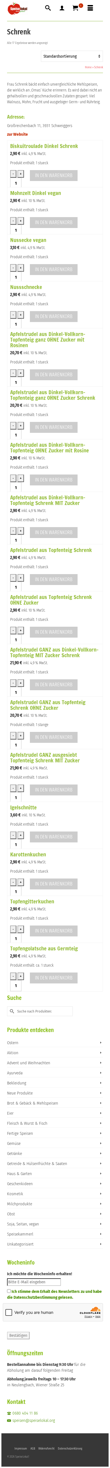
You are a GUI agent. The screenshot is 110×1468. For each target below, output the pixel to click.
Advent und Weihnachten (28, 1062)
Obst (11, 1213)
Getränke (14, 1153)
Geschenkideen (20, 1183)
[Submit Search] (11, 1011)
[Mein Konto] (62, 8)
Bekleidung (16, 1083)
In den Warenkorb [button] (53, 175)
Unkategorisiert (20, 1244)
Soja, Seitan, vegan (23, 1224)
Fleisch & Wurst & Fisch (27, 1123)
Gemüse (14, 1143)
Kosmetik (15, 1193)
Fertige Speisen (20, 1133)
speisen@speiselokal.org (33, 1420)
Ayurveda (15, 1072)
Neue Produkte (20, 1093)
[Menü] (90, 8)
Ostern (12, 1042)
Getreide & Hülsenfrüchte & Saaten (37, 1163)
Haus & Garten (19, 1173)
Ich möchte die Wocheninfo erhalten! (39, 1273)
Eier (10, 1113)
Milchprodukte (19, 1203)
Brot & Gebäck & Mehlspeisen (32, 1103)
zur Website (17, 134)
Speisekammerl (20, 1234)
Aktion (12, 1052)
